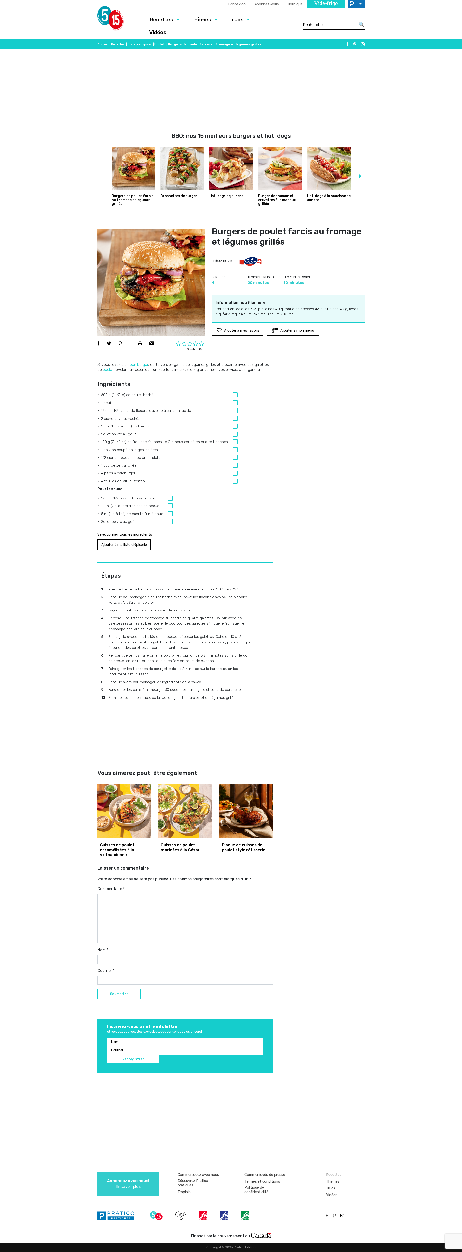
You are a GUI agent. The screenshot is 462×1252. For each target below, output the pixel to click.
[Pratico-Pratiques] (117, 1215)
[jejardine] (245, 1215)
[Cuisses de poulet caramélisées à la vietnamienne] (124, 811)
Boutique (295, 4)
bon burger (139, 364)
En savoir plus (128, 1184)
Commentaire (111, 888)
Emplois (184, 1192)
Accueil (102, 44)
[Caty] (181, 1215)
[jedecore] (224, 1215)
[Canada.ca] (261, 1235)
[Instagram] (363, 44)
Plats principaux (140, 44)
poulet (108, 369)
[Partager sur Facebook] (98, 343)
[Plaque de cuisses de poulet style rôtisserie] (246, 811)
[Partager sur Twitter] (109, 343)
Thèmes (201, 19)
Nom (102, 950)
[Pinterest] (354, 44)
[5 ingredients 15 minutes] (118, 19)
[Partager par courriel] (151, 343)
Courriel (105, 970)
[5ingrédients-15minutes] (157, 1215)
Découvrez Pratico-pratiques (194, 1183)
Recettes (161, 19)
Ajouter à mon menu (297, 330)
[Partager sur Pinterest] (120, 343)
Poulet (159, 44)
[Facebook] (347, 44)
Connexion (237, 4)
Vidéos (157, 32)
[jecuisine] (203, 1215)
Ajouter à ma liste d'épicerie (124, 545)
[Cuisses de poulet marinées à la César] (185, 811)
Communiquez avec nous (198, 1175)
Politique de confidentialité (256, 1189)
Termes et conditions (262, 1181)
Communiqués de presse (264, 1175)
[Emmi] (250, 261)
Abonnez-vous (266, 4)
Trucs (236, 19)
